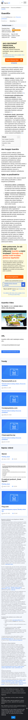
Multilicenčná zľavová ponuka (10, 284)
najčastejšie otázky (9, 564)
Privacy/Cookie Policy (9, 56)
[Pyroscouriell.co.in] (14, 372)
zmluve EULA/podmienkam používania (9, 666)
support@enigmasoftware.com (7, 638)
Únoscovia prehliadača (16, 7)
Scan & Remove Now (12, 60)
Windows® (21, 289)
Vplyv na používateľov (8, 141)
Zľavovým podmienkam (15, 588)
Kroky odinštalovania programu (12, 689)
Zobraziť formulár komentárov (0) (10, 351)
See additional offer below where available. (12, 55)
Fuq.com (5, 507)
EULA (23, 55)
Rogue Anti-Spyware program (9, 509)
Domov (3, 689)
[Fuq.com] (14, 498)
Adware (17, 383)
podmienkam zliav (18, 667)
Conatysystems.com (9, 408)
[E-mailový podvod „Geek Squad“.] (14, 470)
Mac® (14, 290)
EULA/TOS (7, 587)
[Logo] (5, 2)
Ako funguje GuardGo (8, 139)
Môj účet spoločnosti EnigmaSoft (15, 640)
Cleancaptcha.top (8, 435)
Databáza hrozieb (5, 7)
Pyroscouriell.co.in (9, 381)
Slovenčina (22, 2)
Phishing (4, 456)
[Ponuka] (25, 2)
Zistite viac (3, 714)
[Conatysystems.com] (14, 399)
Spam (8, 456)
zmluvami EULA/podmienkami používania (9, 680)
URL (3, 145)
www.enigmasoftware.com (17, 620)
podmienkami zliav (19, 681)
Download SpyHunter (12, 277)
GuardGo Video (6, 143)
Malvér (4, 454)
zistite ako (13, 589)
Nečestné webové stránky (8, 383)
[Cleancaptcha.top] (14, 426)
